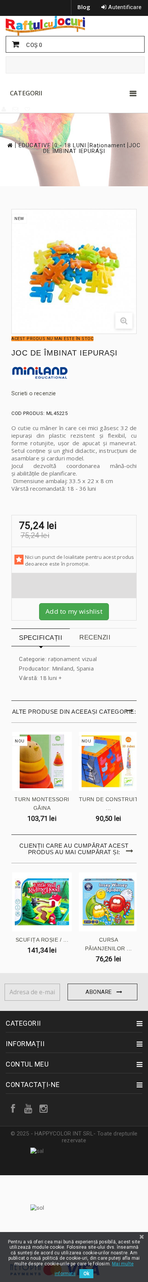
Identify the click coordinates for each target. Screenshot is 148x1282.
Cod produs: (28, 413)
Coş (33, 45)
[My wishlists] (28, 109)
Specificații (40, 637)
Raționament (108, 145)
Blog (84, 7)
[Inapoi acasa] (9, 145)
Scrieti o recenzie (33, 393)
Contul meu (27, 1064)
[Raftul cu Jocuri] (74, 26)
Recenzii (94, 637)
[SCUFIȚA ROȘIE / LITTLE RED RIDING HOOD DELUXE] (42, 902)
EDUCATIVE (35, 145)
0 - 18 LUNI (70, 145)
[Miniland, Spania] (74, 372)
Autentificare (125, 7)
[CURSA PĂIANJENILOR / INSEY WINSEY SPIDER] (109, 902)
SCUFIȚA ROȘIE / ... (42, 940)
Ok (86, 1273)
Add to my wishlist (74, 611)
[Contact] (16, 109)
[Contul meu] (4, 109)
